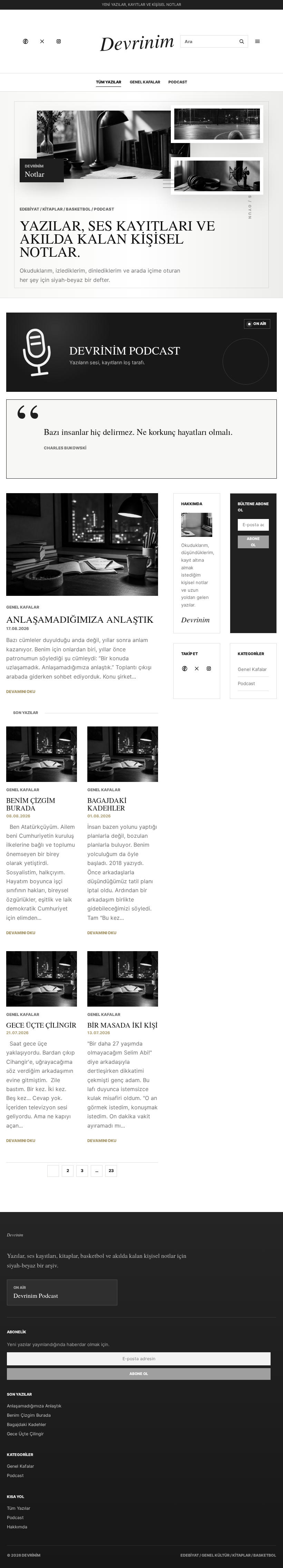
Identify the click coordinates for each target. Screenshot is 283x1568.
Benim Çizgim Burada (29, 1415)
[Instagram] (59, 41)
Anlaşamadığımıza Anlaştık (34, 1405)
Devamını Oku (20, 691)
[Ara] (241, 41)
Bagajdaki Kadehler (26, 1424)
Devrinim (136, 41)
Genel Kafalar (145, 82)
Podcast (177, 82)
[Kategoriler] (257, 41)
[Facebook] (25, 41)
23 (111, 1170)
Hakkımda (17, 1526)
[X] (42, 41)
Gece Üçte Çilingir (25, 1433)
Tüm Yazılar (108, 82)
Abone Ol (253, 542)
